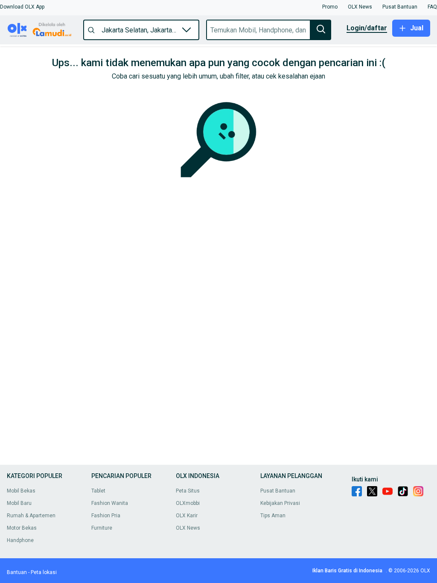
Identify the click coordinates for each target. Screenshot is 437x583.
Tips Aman (273, 516)
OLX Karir (187, 516)
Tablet (98, 491)
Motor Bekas (22, 528)
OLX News (188, 528)
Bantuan (17, 572)
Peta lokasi (44, 572)
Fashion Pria (105, 516)
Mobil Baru (19, 503)
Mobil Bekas (21, 491)
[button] (22, 6)
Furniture (101, 528)
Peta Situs (188, 491)
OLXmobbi (188, 503)
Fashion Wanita (109, 503)
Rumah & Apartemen (31, 516)
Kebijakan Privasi (280, 503)
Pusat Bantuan (277, 491)
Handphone (20, 540)
